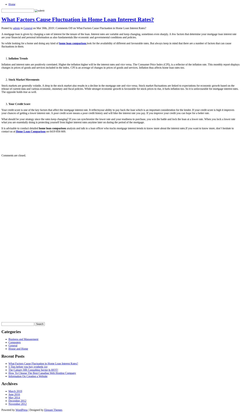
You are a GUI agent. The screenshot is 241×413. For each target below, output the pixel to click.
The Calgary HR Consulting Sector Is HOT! (33, 369)
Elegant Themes (53, 409)
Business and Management (23, 339)
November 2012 (17, 403)
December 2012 (17, 400)
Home (11, 4)
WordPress (22, 409)
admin (16, 28)
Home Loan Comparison (31, 131)
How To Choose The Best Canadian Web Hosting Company (42, 373)
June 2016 (14, 394)
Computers (14, 342)
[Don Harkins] (120, 317)
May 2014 (14, 397)
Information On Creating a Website (27, 376)
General (27, 28)
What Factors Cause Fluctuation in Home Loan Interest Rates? (77, 19)
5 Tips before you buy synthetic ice (27, 366)
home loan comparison (72, 43)
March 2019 (15, 391)
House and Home (18, 348)
